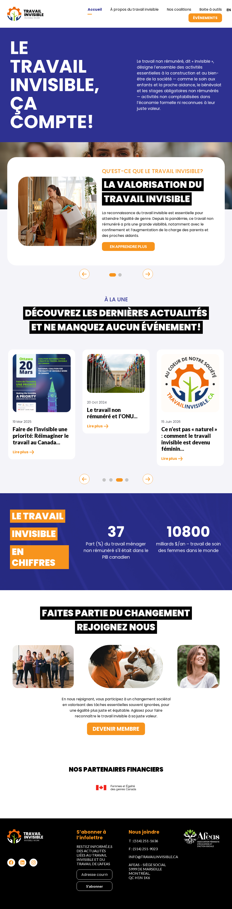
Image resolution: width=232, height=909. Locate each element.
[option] (116, 211)
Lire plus (20, 452)
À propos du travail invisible (134, 9)
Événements (205, 17)
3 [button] (118, 480)
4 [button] (127, 480)
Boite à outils (210, 9)
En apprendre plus (128, 246)
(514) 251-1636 (145, 841)
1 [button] (111, 275)
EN (229, 9)
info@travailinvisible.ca (153, 857)
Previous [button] (84, 274)
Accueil (95, 9)
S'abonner (94, 886)
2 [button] (120, 275)
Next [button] (148, 274)
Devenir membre (116, 729)
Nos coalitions (179, 9)
